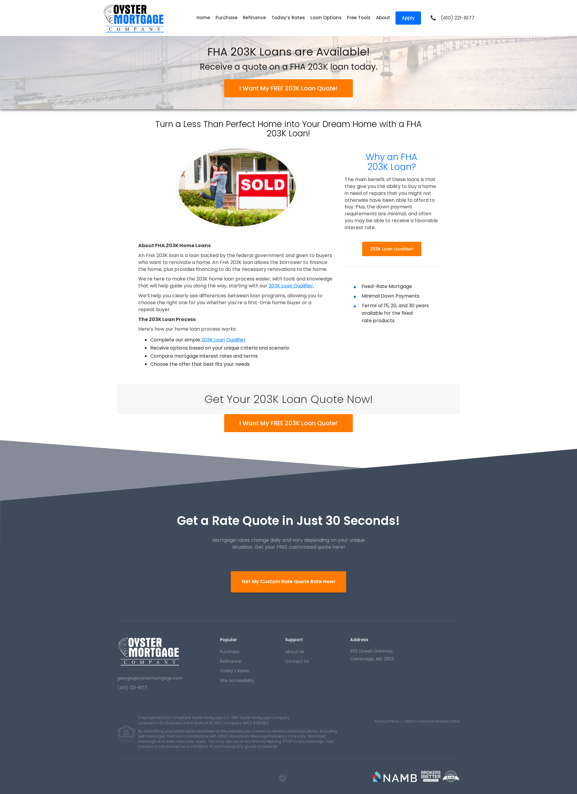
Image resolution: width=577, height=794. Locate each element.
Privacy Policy (386, 721)
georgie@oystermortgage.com (150, 678)
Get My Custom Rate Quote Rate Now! (288, 581)
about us (294, 652)
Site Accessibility (237, 680)
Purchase (226, 17)
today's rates (234, 671)
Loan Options (326, 17)
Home (203, 17)
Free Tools (359, 17)
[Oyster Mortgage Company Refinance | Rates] (149, 651)
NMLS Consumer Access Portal (432, 721)
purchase (230, 652)
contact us (297, 661)
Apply (408, 18)
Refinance (254, 17)
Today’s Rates (288, 17)
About (383, 17)
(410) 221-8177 (458, 18)
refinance (230, 661)
